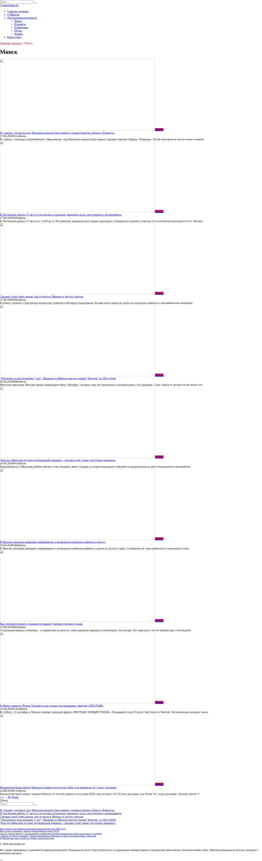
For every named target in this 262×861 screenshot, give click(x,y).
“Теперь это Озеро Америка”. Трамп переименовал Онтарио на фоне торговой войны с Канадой (48, 836)
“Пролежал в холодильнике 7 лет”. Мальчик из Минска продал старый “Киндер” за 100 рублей (58, 378)
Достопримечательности (22, 17)
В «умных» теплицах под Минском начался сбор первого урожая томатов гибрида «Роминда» (57, 132)
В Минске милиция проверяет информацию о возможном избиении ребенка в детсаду (53, 542)
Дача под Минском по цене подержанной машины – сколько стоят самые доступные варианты (57, 460)
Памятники (21, 27)
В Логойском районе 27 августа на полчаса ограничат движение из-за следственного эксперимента (60, 214)
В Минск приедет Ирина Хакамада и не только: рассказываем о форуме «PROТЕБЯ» (52, 705)
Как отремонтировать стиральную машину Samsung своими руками (41, 623)
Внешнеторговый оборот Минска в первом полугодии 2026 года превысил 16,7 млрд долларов (58, 787)
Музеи (18, 30)
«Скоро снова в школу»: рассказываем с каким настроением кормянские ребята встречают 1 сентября (51, 833)
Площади (20, 24)
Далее (15, 797)
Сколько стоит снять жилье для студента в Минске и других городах (41, 296)
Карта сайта (14, 37)
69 (9, 797)
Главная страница (18, 11)
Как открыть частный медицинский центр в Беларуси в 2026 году (33, 828)
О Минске (13, 14)
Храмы (18, 33)
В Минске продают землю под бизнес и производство (27, 838)
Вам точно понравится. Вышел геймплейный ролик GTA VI (29, 831)
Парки (18, 21)
